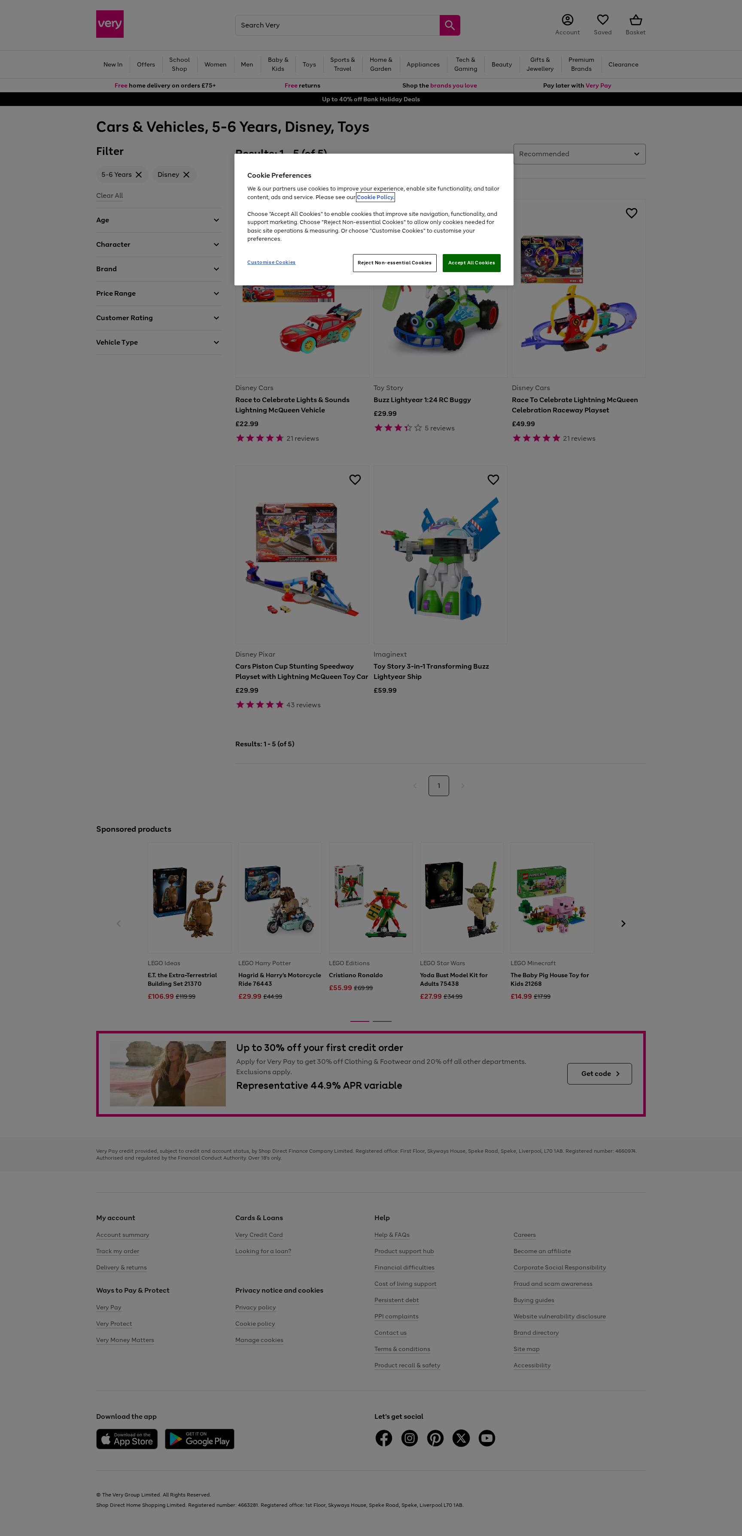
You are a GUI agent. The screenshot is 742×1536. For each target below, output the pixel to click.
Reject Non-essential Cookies (395, 262)
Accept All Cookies (471, 262)
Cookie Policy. (375, 197)
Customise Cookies (271, 262)
